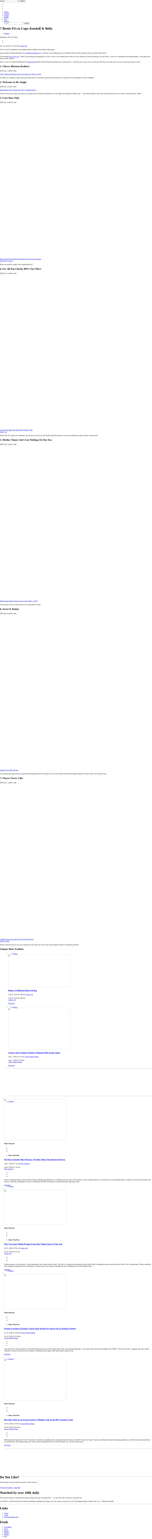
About (6, 1513)
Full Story (11, 1003)
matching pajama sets (33, 53)
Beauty (6, 12)
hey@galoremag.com (11, 1517)
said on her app (14, 56)
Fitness (7, 1534)
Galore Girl (23, 46)
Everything (8, 1527)
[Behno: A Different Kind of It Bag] (39, 986)
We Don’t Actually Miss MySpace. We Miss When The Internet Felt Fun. (34, 1160)
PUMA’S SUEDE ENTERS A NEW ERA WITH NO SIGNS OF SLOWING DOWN (40, 1329)
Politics (6, 21)
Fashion (6, 14)
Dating (6, 16)
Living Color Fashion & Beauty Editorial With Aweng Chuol (34, 1053)
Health (6, 17)
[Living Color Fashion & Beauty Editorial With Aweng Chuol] (39, 1049)
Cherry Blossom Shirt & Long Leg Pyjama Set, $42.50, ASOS (20, 74)
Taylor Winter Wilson (32, 1057)
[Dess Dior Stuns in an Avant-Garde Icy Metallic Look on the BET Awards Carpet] (35, 1399)
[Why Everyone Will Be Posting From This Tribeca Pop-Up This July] (35, 1224)
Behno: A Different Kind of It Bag (22, 990)
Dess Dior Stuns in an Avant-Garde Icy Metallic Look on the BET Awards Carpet (38, 1420)
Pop (5, 19)
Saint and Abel (32, 62)
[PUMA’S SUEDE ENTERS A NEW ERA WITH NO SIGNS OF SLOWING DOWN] (35, 1308)
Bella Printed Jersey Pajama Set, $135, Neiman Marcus (18, 90)
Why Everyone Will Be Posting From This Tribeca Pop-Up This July (33, 1244)
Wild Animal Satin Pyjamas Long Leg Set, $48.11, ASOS (19, 601)
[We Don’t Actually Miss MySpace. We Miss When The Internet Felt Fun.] (35, 1139)
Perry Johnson (25, 1164)
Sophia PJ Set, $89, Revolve (9, 770)
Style (6, 1529)
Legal (6, 1515)
